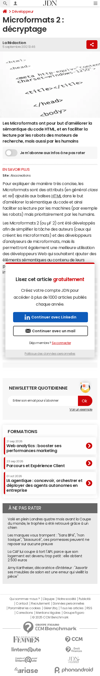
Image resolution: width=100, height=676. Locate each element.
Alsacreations (21, 175)
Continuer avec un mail (53, 331)
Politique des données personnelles (50, 353)
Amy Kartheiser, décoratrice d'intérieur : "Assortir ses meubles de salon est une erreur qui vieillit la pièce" (48, 572)
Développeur (23, 11)
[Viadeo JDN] (73, 660)
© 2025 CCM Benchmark (50, 617)
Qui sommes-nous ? (24, 598)
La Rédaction (14, 43)
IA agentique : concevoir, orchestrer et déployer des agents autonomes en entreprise (44, 483)
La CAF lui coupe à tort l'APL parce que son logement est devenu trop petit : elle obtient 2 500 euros (45, 556)
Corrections (24, 612)
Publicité (85, 598)
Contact (22, 603)
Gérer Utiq (50, 608)
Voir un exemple (80, 409)
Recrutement (40, 603)
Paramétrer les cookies (24, 608)
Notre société (66, 598)
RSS (89, 608)
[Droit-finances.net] (73, 650)
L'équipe (48, 598)
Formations (22, 431)
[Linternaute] (26, 649)
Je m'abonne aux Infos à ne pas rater (52, 153)
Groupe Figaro (73, 612)
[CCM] (73, 639)
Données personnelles (68, 603)
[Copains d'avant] (26, 660)
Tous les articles (71, 608)
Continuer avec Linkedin (53, 317)
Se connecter (61, 343)
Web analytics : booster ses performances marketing (33, 446)
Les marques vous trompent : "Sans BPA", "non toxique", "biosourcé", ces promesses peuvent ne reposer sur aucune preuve (48, 539)
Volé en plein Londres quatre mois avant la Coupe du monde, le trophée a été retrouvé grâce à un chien (49, 523)
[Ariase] (26, 670)
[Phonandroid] (73, 670)
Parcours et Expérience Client (35, 464)
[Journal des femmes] (26, 639)
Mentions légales (48, 612)
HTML (56, 196)
